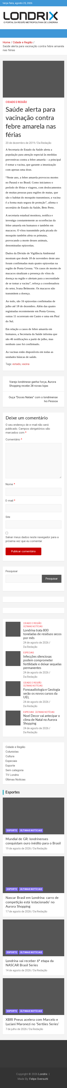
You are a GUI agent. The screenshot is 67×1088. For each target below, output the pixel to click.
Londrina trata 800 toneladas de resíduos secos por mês (42, 634)
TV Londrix (12, 775)
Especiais (28, 652)
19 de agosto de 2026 (18, 848)
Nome (10, 484)
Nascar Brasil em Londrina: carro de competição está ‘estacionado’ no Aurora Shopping (32, 902)
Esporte (10, 765)
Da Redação (44, 142)
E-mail (10, 500)
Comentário (14, 439)
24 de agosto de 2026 (36, 642)
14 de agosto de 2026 (18, 970)
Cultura (10, 756)
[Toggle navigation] (7, 33)
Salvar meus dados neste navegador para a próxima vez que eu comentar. (32, 539)
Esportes (12, 792)
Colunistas (12, 751)
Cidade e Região (16, 102)
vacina (25, 364)
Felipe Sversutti (38, 1079)
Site (8, 517)
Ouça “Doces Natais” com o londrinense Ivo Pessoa (33, 399)
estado (16, 364)
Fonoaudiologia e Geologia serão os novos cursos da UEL (41, 693)
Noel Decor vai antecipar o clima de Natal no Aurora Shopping (41, 719)
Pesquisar (12, 571)
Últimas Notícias (32, 626)
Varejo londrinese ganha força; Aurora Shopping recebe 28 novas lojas (32, 383)
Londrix (42, 1074)
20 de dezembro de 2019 (20, 142)
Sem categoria (14, 770)
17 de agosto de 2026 (18, 911)
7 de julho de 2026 (16, 1029)
